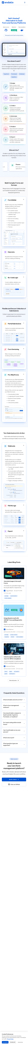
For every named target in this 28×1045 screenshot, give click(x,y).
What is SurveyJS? (8, 737)
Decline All (12, 1042)
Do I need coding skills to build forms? (12, 723)
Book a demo (13, 779)
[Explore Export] (23, 530)
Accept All (5, 1042)
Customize (20, 1042)
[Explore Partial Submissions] (23, 323)
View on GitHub (15, 784)
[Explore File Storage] (23, 505)
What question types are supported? (10, 744)
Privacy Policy (10, 1039)
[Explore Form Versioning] (23, 348)
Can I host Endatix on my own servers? (11, 731)
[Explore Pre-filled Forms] (23, 374)
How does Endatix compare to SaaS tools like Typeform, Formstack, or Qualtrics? (12, 715)
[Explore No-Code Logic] (23, 277)
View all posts (13, 680)
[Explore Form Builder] (23, 199)
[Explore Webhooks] (23, 445)
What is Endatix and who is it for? (13, 699)
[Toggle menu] (24, 2)
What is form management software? (11, 706)
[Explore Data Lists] (23, 251)
